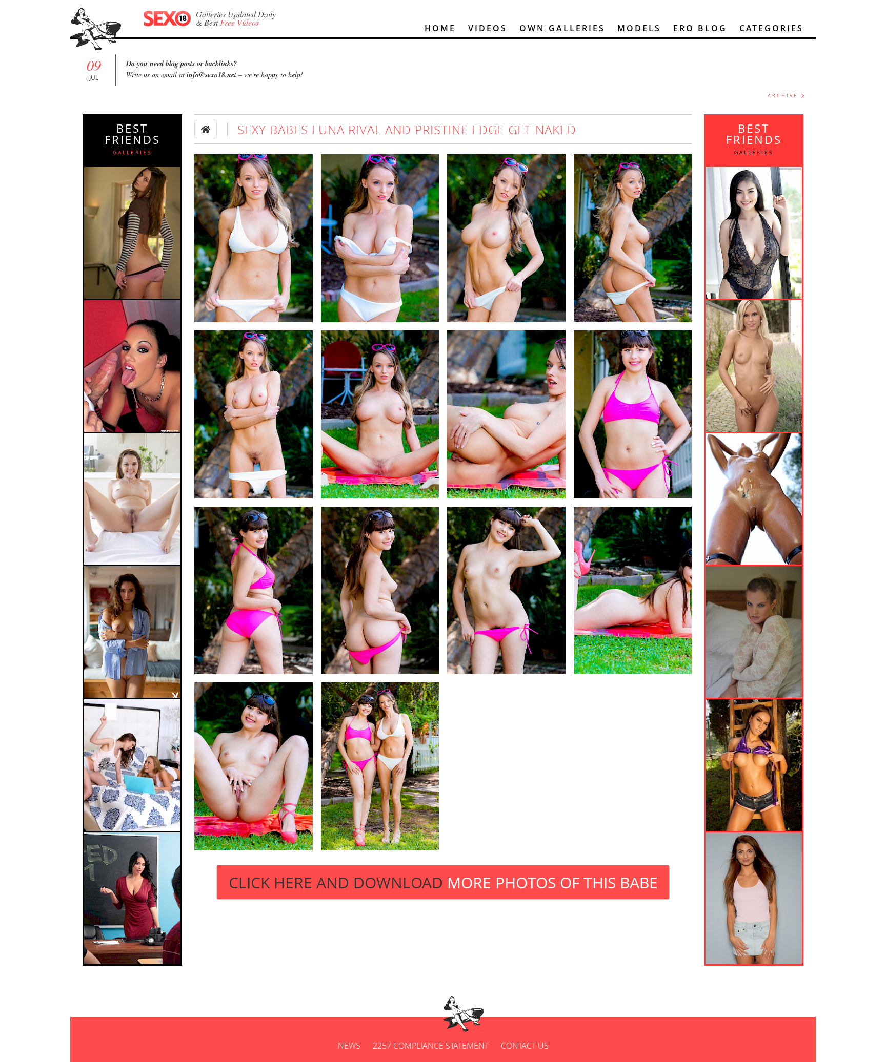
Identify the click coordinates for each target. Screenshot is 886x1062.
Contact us (525, 1045)
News (349, 1045)
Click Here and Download (443, 882)
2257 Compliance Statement (431, 1045)
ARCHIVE (783, 95)
